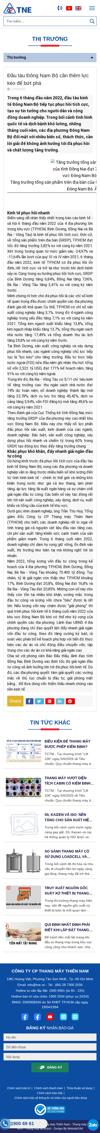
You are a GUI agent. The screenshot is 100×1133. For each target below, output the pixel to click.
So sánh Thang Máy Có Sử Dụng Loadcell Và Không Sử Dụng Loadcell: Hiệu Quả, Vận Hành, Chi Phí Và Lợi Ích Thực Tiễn (68, 854)
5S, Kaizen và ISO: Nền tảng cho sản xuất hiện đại (68, 818)
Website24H (75, 1128)
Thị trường (16, 57)
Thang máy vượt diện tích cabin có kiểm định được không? (67, 781)
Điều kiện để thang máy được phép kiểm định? (67, 744)
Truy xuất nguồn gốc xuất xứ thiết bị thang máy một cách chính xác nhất (69, 891)
